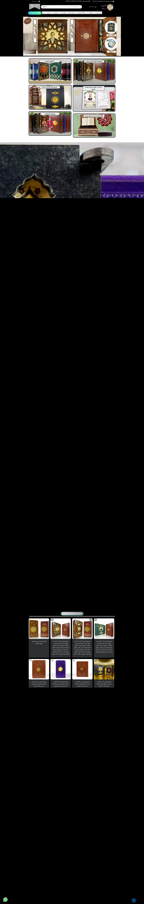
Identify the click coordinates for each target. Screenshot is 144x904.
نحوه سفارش (71, 12)
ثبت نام (33, 1)
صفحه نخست (98, 12)
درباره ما (55, 12)
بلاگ (48, 12)
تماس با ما (63, 12)
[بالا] (133, 900)
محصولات (91, 12)
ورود (37, 1)
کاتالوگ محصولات (80, 12)
